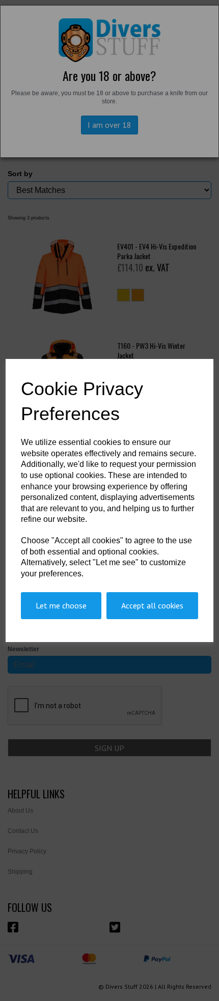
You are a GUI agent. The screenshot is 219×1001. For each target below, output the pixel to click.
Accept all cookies (152, 605)
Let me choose (61, 605)
